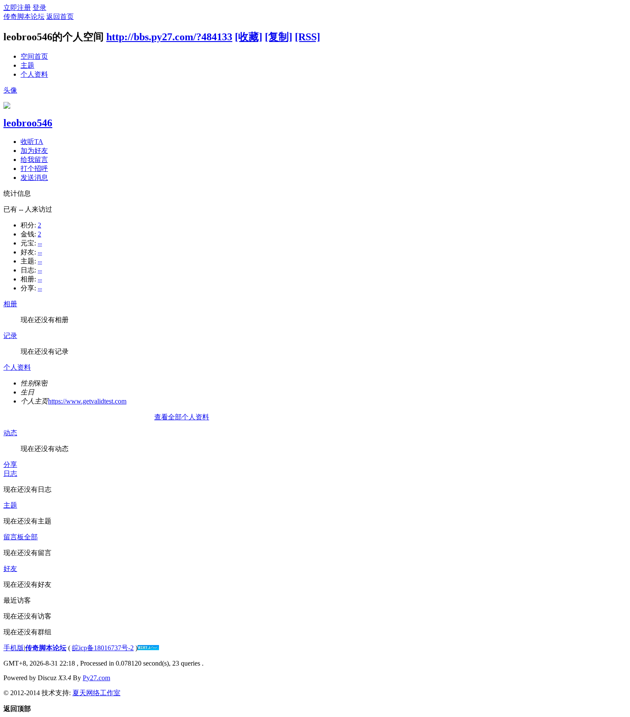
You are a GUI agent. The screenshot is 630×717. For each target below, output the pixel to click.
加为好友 (34, 150)
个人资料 (34, 74)
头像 (10, 90)
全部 (31, 537)
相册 (10, 304)
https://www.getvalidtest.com (87, 401)
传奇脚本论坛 (24, 16)
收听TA (32, 141)
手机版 (13, 647)
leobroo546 (27, 122)
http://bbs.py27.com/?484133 (169, 36)
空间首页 (34, 56)
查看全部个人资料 (181, 417)
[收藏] (248, 36)
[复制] (278, 36)
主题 (27, 65)
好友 (10, 568)
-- (40, 243)
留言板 (13, 537)
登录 (39, 7)
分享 (10, 464)
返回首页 (60, 16)
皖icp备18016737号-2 (103, 647)
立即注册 (17, 7)
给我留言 (34, 159)
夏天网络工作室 (96, 692)
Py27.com (96, 677)
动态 (10, 432)
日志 (10, 473)
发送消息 (34, 177)
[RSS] (307, 36)
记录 (10, 335)
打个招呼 (34, 168)
